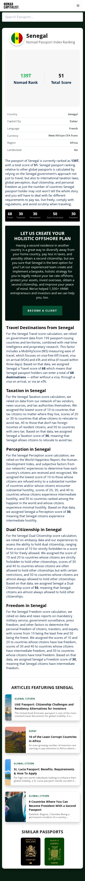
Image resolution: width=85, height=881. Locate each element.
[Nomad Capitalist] (11, 5)
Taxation (21, 217)
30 (21, 213)
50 (55, 213)
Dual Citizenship (55, 217)
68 (10, 213)
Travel (10, 217)
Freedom (73, 217)
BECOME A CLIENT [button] (42, 310)
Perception (35, 217)
